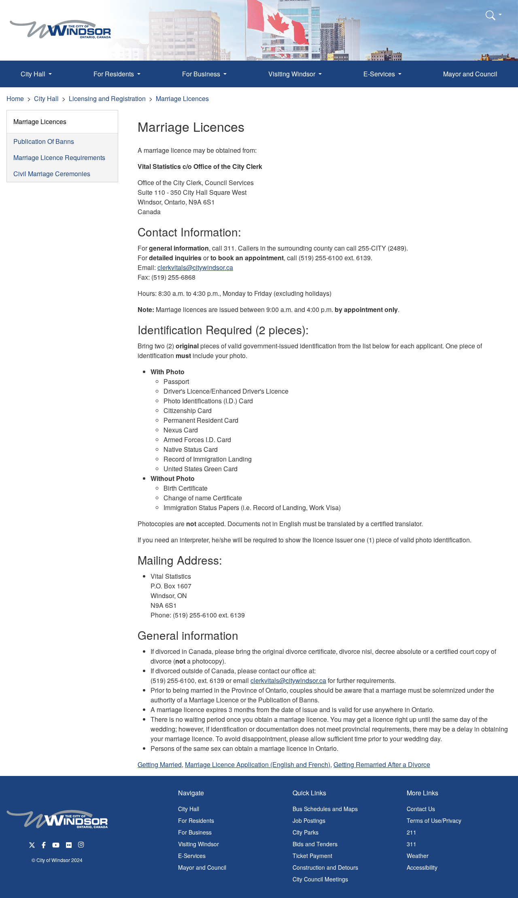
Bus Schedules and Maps (325, 809)
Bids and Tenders (315, 844)
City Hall (46, 98)
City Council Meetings (320, 879)
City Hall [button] (34, 73)
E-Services (192, 856)
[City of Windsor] (60, 23)
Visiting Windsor (198, 844)
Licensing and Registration (107, 98)
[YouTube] (55, 844)
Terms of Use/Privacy (434, 820)
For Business (195, 832)
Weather (418, 856)
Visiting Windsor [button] (292, 73)
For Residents (196, 820)
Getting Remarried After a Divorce (381, 764)
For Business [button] (202, 73)
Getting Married (160, 764)
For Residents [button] (114, 73)
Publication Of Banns (43, 141)
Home (15, 98)
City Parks (305, 832)
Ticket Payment (312, 856)
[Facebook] (44, 844)
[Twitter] (32, 844)
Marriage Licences (182, 98)
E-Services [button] (380, 73)
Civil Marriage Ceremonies (51, 173)
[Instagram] (81, 844)
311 (411, 844)
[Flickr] (69, 844)
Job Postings (309, 820)
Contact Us (421, 809)
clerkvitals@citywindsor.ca (195, 267)
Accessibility (422, 867)
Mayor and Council (470, 73)
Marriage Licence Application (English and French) (257, 764)
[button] (494, 15)
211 (411, 832)
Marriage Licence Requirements (59, 157)
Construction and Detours (325, 867)
